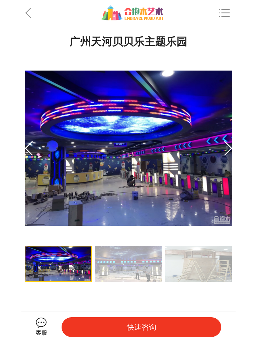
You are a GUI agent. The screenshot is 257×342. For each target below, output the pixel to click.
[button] (227, 148)
